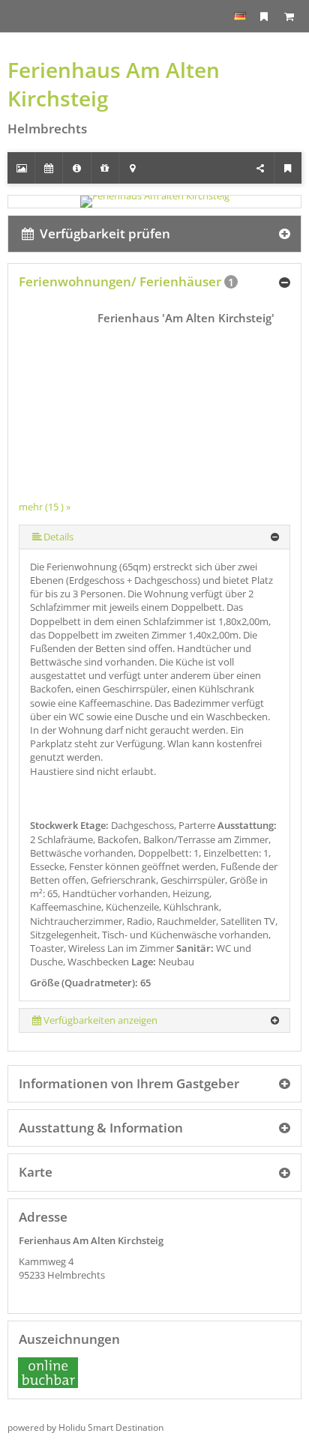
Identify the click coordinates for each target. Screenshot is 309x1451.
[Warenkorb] (289, 16)
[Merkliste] (264, 16)
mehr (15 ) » (44, 506)
